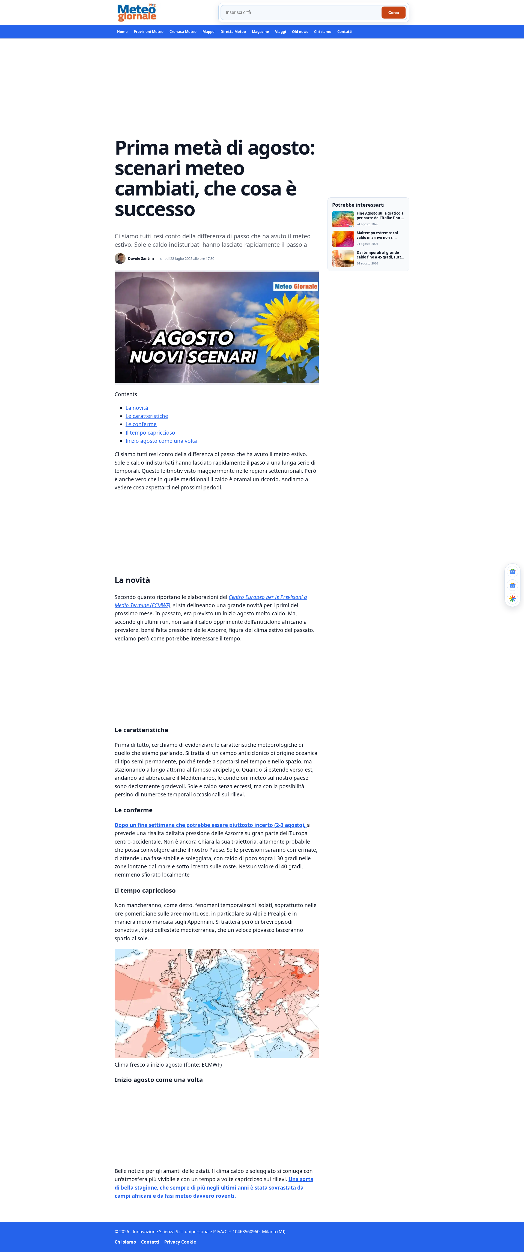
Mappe (209, 31)
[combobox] (302, 13)
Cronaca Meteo (182, 31)
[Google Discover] (512, 598)
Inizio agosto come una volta (161, 440)
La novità (137, 407)
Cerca (393, 12)
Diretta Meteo (233, 31)
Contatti (344, 31)
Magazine (260, 31)
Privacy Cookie (180, 1242)
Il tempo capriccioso (150, 432)
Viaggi (280, 31)
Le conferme (141, 424)
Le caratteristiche (147, 416)
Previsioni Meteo (148, 31)
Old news (300, 31)
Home (122, 31)
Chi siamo (322, 31)
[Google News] (512, 585)
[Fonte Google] (512, 571)
